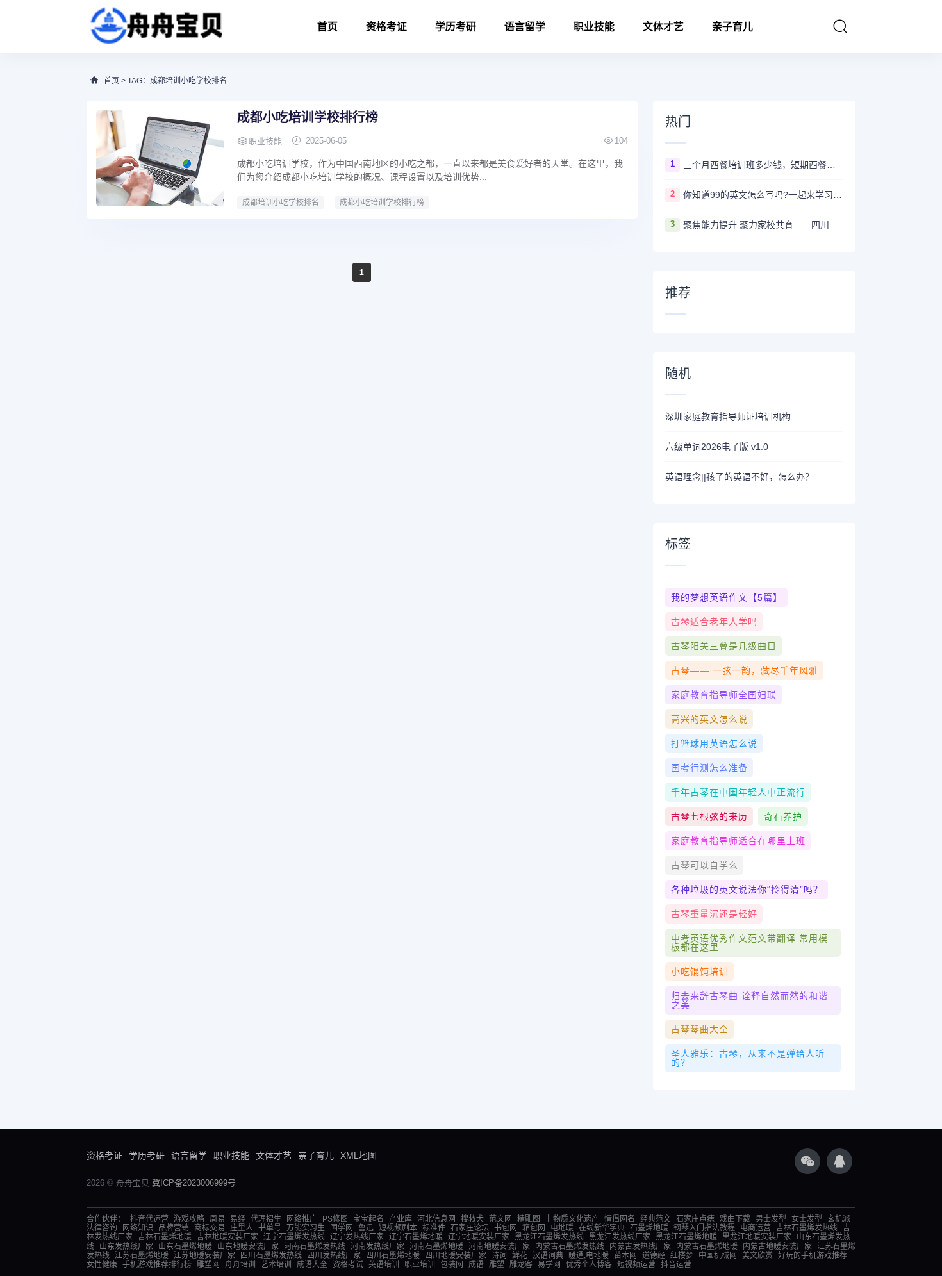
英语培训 (383, 1264)
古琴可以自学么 (704, 865)
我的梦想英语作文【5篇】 (726, 597)
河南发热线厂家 (377, 1246)
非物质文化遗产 (572, 1218)
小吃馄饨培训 (700, 971)
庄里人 (241, 1227)
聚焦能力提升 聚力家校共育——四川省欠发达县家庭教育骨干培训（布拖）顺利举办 (763, 225)
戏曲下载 (735, 1218)
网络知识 (137, 1227)
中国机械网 (717, 1255)
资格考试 (348, 1264)
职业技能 (594, 26)
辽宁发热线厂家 (357, 1236)
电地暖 (562, 1227)
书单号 (269, 1227)
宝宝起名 (368, 1218)
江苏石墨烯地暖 (142, 1255)
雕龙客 (521, 1264)
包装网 (451, 1264)
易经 (237, 1218)
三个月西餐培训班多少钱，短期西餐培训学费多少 (763, 165)
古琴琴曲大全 (700, 1029)
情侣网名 (619, 1218)
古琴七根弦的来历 (709, 816)
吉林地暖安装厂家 (227, 1236)
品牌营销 (173, 1227)
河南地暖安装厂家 (499, 1246)
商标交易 (209, 1227)
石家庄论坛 (469, 1227)
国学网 (341, 1227)
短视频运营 (636, 1264)
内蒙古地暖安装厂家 (777, 1246)
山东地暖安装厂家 (248, 1246)
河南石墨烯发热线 (314, 1246)
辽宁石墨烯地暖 (416, 1236)
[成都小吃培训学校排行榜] (160, 158)
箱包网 (533, 1227)
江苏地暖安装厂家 (204, 1255)
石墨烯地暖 (649, 1227)
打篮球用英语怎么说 (714, 743)
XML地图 (358, 1155)
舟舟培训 (240, 1264)
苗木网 (625, 1255)
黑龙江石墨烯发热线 (549, 1236)
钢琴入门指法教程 (704, 1227)
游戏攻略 (189, 1218)
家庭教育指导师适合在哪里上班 (738, 841)
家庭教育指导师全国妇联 (724, 695)
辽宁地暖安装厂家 (478, 1236)
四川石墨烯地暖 (393, 1255)
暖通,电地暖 (588, 1255)
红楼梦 (681, 1255)
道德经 (653, 1255)
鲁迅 (366, 1227)
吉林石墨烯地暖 (165, 1236)
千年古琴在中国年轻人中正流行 (738, 792)
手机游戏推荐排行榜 (157, 1264)
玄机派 (838, 1218)
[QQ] (839, 1161)
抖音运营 (676, 1264)
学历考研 (455, 26)
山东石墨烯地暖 (185, 1246)
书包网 (505, 1227)
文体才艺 (663, 26)
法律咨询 (102, 1227)
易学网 (549, 1264)
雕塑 (496, 1264)
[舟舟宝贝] (154, 26)
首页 (327, 26)
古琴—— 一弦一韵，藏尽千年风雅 (744, 670)
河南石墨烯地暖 (436, 1246)
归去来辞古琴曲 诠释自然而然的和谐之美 (749, 1000)
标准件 (433, 1227)
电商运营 (755, 1227)
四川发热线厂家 (334, 1255)
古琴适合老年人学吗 (714, 622)
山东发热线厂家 (126, 1246)
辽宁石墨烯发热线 (294, 1236)
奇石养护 (783, 816)
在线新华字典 (602, 1227)
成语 (476, 1264)
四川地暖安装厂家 (455, 1255)
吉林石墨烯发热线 (807, 1227)
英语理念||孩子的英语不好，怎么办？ (739, 477)
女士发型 (806, 1218)
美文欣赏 (757, 1255)
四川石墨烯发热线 (271, 1255)
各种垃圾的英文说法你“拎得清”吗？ (747, 889)
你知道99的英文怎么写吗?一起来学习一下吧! (763, 195)
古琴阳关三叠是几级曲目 (724, 646)
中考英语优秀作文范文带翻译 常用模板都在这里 (749, 942)
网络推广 (301, 1218)
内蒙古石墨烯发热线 (569, 1246)
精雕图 (528, 1218)
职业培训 (419, 1264)
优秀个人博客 (589, 1264)
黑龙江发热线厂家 (619, 1236)
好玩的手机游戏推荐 (812, 1255)
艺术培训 (276, 1264)
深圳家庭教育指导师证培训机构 (728, 416)
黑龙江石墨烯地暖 (686, 1236)
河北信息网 (436, 1218)
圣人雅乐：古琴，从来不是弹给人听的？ (748, 1058)
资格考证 (386, 26)
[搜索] (840, 26)
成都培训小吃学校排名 (280, 202)
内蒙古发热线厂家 (640, 1246)
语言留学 (524, 26)
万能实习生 (305, 1227)
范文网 (500, 1218)
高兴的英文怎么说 (709, 719)
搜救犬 (472, 1218)
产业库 (400, 1218)
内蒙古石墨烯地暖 (707, 1246)
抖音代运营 (149, 1218)
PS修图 (335, 1218)
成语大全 (312, 1264)
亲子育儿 (732, 26)
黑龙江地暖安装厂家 (756, 1236)
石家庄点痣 (695, 1218)
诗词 (499, 1255)
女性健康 (102, 1264)
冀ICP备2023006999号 (194, 1183)
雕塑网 (208, 1264)
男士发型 (771, 1218)
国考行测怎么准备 (709, 768)
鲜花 (519, 1255)
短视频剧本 (398, 1227)
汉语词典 (548, 1255)
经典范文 (655, 1218)
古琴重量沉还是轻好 (714, 914)
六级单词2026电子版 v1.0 (716, 447)
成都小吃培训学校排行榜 (307, 117)
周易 (217, 1218)
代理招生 (266, 1218)
